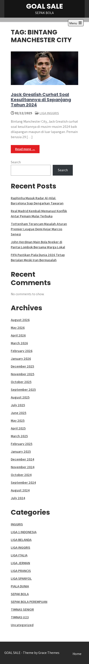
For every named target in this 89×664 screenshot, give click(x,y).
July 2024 (18, 498)
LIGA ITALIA (19, 555)
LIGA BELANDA (21, 539)
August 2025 (20, 397)
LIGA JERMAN (20, 563)
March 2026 (19, 343)
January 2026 (21, 358)
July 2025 (18, 405)
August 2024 (20, 490)
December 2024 (22, 459)
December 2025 (22, 366)
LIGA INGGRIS (49, 113)
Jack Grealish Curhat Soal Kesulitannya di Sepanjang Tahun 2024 (41, 99)
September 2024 (23, 482)
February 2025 (21, 444)
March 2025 (19, 436)
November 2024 (22, 467)
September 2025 (23, 389)
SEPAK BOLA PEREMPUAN (29, 601)
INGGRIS (17, 524)
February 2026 (21, 351)
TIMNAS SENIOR (22, 609)
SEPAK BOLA (20, 594)
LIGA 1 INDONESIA (24, 532)
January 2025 (21, 451)
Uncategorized (22, 625)
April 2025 (18, 428)
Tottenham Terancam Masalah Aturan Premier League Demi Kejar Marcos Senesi (39, 229)
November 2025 (22, 374)
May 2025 (18, 420)
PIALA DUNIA (20, 586)
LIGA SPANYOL (21, 578)
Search (16, 162)
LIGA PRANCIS (21, 570)
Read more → (25, 149)
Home (77, 654)
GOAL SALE (44, 6)
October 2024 (21, 475)
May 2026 (18, 327)
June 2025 (18, 413)
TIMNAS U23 (20, 617)
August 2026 (20, 320)
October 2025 (21, 382)
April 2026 (18, 335)
